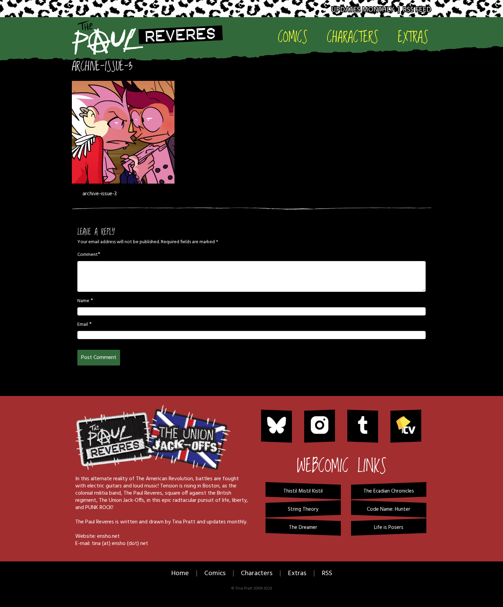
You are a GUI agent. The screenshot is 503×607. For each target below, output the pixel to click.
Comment (87, 254)
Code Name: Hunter (388, 509)
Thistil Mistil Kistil (303, 491)
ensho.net (108, 536)
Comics (293, 36)
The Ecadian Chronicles (388, 491)
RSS (327, 573)
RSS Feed (417, 9)
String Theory (303, 509)
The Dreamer (303, 527)
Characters (352, 36)
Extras (413, 36)
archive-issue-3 (102, 66)
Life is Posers (388, 527)
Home (180, 573)
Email (82, 324)
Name (83, 301)
